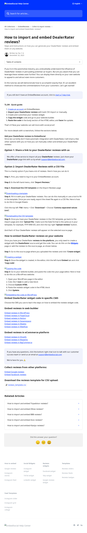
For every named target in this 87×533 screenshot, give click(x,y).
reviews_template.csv (17, 385)
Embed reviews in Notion (15, 318)
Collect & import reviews (41, 26)
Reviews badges (68, 477)
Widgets (74, 243)
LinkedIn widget (30, 480)
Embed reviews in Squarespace (18, 321)
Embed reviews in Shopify (16, 337)
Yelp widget (47, 475)
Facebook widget (49, 471)
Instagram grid (10, 503)
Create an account (16, 109)
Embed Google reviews (14, 372)
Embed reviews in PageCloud (17, 315)
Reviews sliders (68, 469)
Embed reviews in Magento (16, 339)
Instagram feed (10, 480)
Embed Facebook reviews (15, 374)
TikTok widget (29, 475)
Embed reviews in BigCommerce (18, 342)
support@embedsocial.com (53, 159)
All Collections (10, 26)
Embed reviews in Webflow (16, 326)
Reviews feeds (67, 473)
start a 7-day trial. (62, 95)
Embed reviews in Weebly (15, 324)
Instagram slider (11, 498)
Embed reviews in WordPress (17, 313)
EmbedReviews (23, 26)
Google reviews (10, 469)
